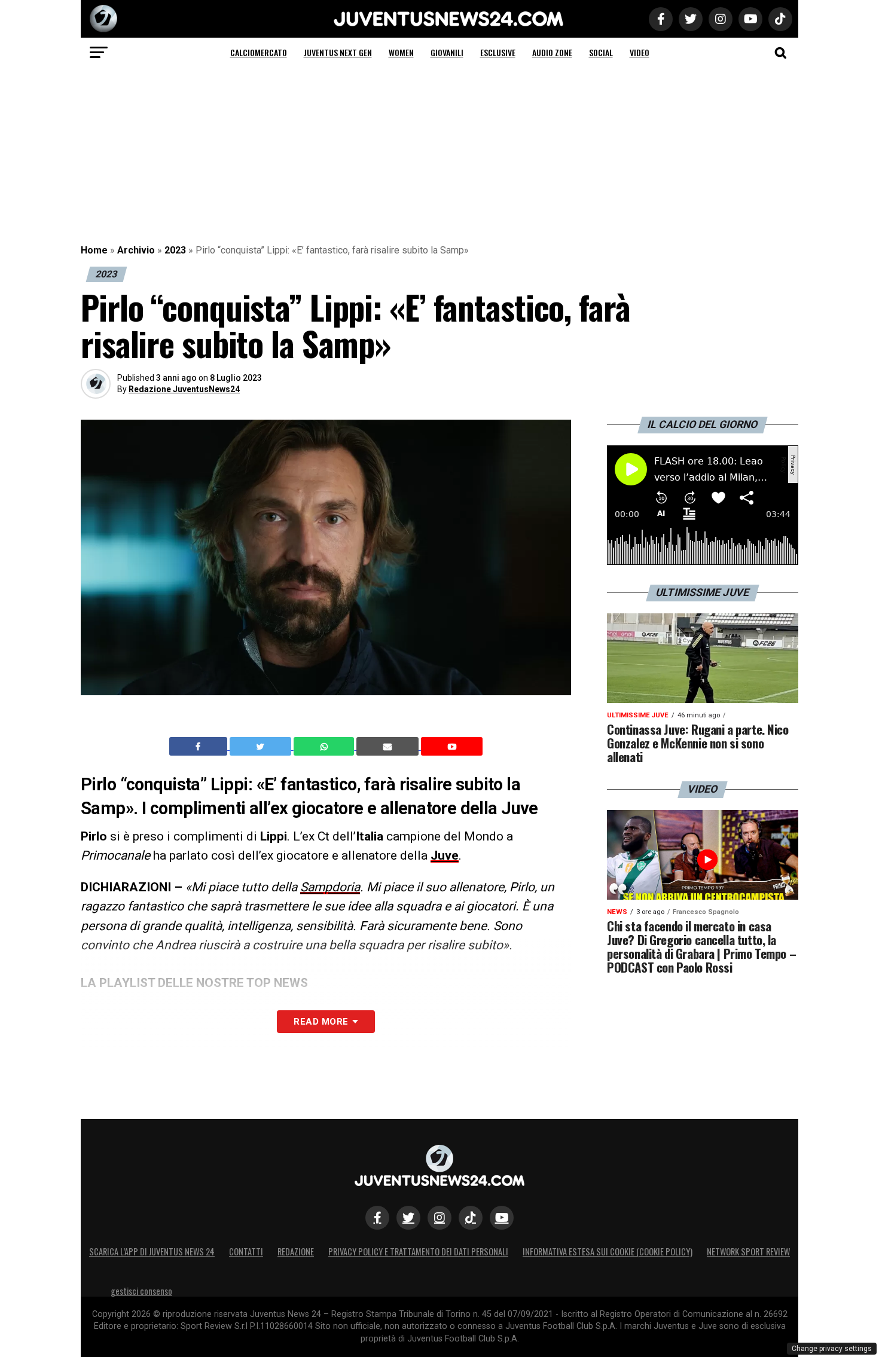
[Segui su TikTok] (471, 1218)
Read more (321, 1021)
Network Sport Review (748, 1251)
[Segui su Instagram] (439, 1218)
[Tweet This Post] (262, 746)
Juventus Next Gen (338, 52)
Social (601, 52)
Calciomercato (258, 52)
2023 (175, 250)
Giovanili (447, 52)
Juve (445, 855)
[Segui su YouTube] (502, 1218)
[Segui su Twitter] (408, 1218)
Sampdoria (330, 887)
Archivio (136, 250)
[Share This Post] (325, 746)
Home (94, 250)
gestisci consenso (141, 1291)
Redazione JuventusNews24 (184, 389)
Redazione (295, 1251)
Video (639, 52)
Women (401, 52)
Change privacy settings (832, 1348)
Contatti (246, 1251)
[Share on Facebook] (199, 746)
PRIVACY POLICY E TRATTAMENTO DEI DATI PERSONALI (418, 1251)
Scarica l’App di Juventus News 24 (152, 1251)
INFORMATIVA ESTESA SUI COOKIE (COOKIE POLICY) (607, 1251)
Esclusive (497, 52)
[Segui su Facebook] (377, 1218)
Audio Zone (552, 52)
